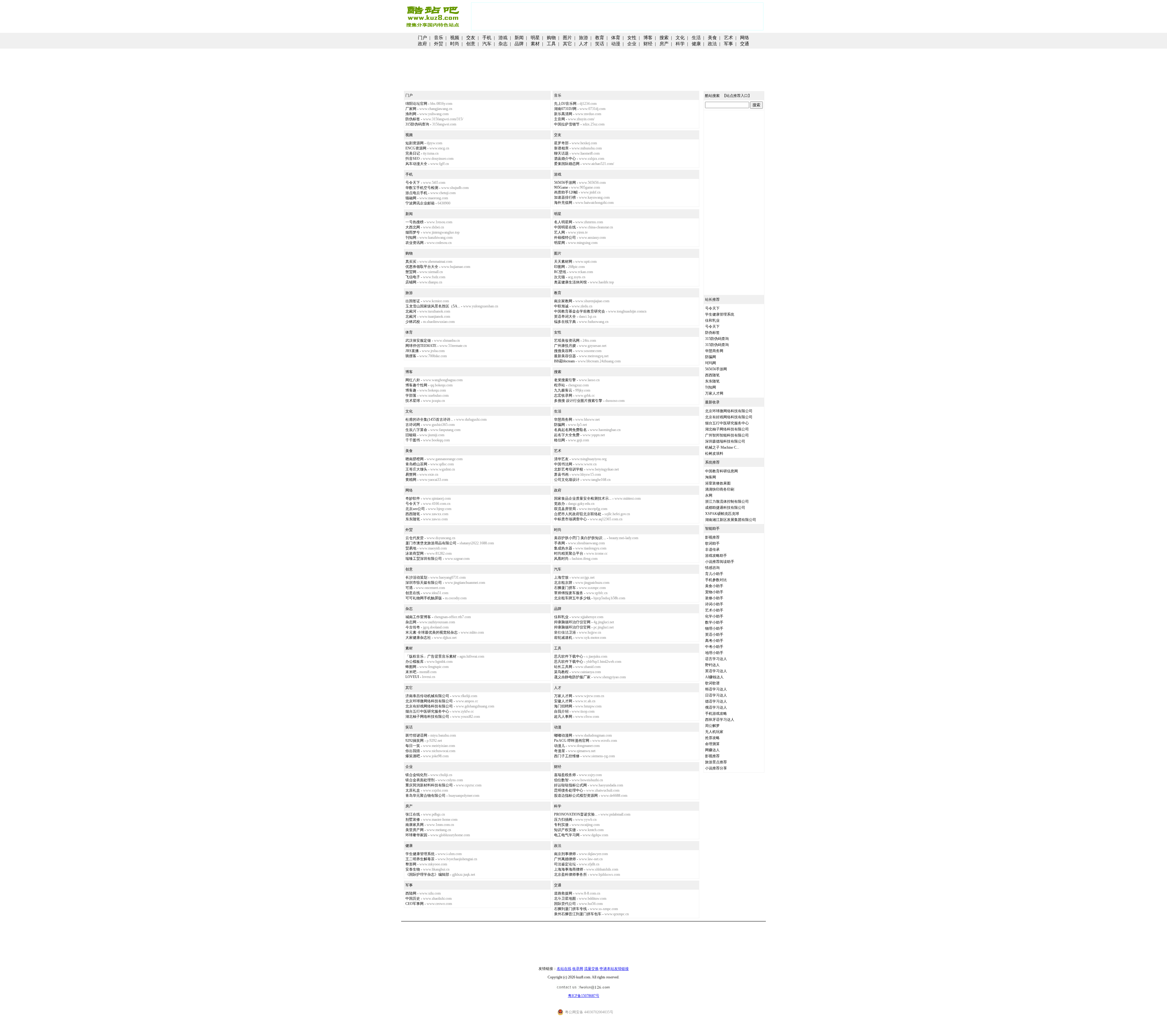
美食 (712, 37)
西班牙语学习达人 (719, 719)
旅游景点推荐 (716, 762)
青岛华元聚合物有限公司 (425, 795)
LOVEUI (412, 677)
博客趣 (410, 390)
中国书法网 (563, 464)
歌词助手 (712, 543)
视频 (454, 37)
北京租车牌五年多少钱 (572, 598)
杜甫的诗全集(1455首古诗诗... (429, 419)
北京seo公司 (415, 509)
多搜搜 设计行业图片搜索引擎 (578, 401)
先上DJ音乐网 (565, 103)
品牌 (519, 43)
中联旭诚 (561, 306)
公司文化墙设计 (567, 480)
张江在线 (412, 814)
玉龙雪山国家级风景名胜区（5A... (432, 306)
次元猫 (559, 277)
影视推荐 (712, 537)
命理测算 (712, 744)
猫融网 (410, 198)
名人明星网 (563, 222)
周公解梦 (712, 726)
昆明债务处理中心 (568, 790)
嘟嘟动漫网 (563, 735)
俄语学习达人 (716, 707)
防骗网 (559, 425)
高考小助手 (714, 640)
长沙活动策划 (416, 577)
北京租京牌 (563, 582)
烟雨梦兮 (412, 232)
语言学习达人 (716, 659)
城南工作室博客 (418, 617)
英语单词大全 (565, 316)
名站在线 (564, 969)
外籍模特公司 (565, 237)
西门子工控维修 (567, 756)
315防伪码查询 (417, 124)
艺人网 (559, 232)
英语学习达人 (716, 671)
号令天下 (412, 182)
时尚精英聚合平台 (568, 553)
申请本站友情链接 (614, 969)
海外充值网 (563, 202)
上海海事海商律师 (568, 869)
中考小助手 (714, 647)
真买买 (410, 261)
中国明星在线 (565, 227)
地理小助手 (714, 653)
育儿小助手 (714, 574)
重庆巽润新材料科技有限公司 (429, 785)
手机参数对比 (716, 580)
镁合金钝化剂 (416, 775)
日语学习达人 (716, 695)
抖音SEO (412, 158)
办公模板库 (414, 661)
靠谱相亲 (561, 148)
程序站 (559, 385)
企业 (631, 43)
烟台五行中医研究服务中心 (427, 711)
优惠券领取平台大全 (421, 267)
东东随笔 (412, 519)
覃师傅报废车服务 (568, 593)
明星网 (559, 243)
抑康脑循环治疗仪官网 (572, 622)
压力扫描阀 (563, 819)
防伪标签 (412, 119)
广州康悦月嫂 (565, 346)
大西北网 (412, 227)
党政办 (559, 504)
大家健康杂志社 (418, 637)
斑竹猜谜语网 (416, 735)
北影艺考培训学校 (568, 469)
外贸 (438, 43)
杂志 (503, 43)
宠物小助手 (714, 592)
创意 (470, 43)
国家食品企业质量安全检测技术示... (582, 498)
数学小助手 (714, 622)
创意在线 (412, 593)
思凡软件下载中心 (568, 656)
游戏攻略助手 (716, 555)
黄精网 (410, 480)
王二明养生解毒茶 (420, 859)
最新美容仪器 (565, 356)
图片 (567, 37)
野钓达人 (712, 665)
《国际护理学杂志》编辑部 (427, 874)
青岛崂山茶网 (416, 464)
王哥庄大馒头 (416, 469)
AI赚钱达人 (714, 677)
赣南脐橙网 (414, 459)
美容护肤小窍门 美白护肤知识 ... (580, 538)
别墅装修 (412, 819)
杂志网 (410, 622)
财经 (647, 43)
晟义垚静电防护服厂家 (572, 677)
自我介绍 (561, 711)
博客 (647, 37)
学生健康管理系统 (420, 854)
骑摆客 (410, 356)
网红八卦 (412, 380)
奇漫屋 (559, 751)
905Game (561, 187)
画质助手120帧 (566, 192)
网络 (744, 37)
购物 (551, 37)
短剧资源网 (414, 143)
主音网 (559, 119)
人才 (583, 43)
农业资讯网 (414, 243)
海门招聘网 (563, 706)
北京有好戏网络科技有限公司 (429, 706)
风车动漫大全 (416, 164)
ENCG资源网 (415, 148)
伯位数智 (561, 780)
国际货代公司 (565, 904)
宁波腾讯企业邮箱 (420, 203)
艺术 (728, 37)
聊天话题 (561, 153)
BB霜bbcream (564, 361)
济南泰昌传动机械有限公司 (427, 696)
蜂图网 (410, 667)
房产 (664, 43)
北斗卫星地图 (565, 898)
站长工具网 (563, 667)
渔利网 (410, 114)
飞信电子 (412, 277)
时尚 (454, 43)
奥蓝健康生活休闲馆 (570, 282)
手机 (486, 37)
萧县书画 (561, 474)
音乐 (438, 37)
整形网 (410, 864)
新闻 (519, 37)
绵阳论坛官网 (416, 103)
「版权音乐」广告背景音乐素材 (430, 656)
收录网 (577, 969)
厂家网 (410, 109)
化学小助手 (714, 616)
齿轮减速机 (563, 637)
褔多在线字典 (565, 322)
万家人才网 (563, 696)
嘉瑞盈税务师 (565, 775)
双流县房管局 (565, 509)
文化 (680, 37)
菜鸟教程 (561, 672)
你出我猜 (412, 751)
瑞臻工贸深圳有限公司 (423, 558)
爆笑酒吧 (412, 756)
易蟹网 (410, 474)
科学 (680, 43)
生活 (696, 37)
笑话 (599, 43)
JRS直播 (412, 351)
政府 (422, 43)
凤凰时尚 (561, 558)
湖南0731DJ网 (565, 109)
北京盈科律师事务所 (570, 874)
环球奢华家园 (416, 835)
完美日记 (412, 153)
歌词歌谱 (712, 683)
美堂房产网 (414, 830)
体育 (615, 37)
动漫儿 (559, 746)
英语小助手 (714, 634)
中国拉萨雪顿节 (567, 124)
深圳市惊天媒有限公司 (423, 582)
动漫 (615, 43)
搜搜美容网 (563, 351)
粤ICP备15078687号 (583, 996)
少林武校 (412, 322)
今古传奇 (412, 627)
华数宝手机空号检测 (421, 188)
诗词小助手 (714, 604)
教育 (599, 37)
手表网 (559, 543)
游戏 (503, 37)
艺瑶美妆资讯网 (567, 340)
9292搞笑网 (414, 740)
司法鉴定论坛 (565, 864)
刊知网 (410, 237)
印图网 (559, 267)
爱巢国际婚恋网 (567, 164)
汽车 (486, 43)
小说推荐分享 (716, 768)
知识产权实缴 (565, 830)
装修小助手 (714, 598)
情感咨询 (712, 568)
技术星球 (412, 401)
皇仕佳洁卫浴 (565, 632)
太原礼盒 (412, 790)
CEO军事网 (414, 904)
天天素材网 (563, 261)
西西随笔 (412, 514)
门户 (422, 37)
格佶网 (559, 440)
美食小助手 (714, 586)
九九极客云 (563, 390)
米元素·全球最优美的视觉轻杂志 (431, 632)
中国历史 (412, 898)
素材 (535, 43)
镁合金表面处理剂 (420, 780)
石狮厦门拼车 (565, 588)
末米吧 (410, 672)
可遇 (409, 588)
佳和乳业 (561, 617)
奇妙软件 (412, 498)
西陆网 (410, 893)
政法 (712, 43)
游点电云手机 (416, 193)
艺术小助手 (714, 610)
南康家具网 (414, 825)
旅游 (583, 37)
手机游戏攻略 (716, 713)
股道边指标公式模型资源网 (576, 795)
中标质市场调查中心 (570, 519)
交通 (744, 43)
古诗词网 (412, 425)
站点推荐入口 (737, 96)
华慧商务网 (563, 419)
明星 (535, 37)
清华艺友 (561, 459)
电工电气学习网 (567, 835)
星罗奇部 (561, 143)
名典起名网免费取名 (570, 430)
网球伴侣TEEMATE (420, 346)
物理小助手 (714, 628)
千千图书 (412, 440)
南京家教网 (563, 301)
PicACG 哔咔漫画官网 (571, 740)
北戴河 (410, 311)
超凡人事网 (563, 716)
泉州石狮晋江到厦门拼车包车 (577, 914)
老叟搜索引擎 (565, 380)
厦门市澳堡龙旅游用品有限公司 (430, 543)
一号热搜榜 (414, 222)
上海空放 (561, 577)
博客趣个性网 (416, 385)
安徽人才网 (563, 701)
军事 (728, 43)
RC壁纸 (560, 272)
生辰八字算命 (416, 430)
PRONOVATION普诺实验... (575, 814)
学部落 (410, 395)
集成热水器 (563, 548)
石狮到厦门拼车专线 (570, 909)
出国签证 (412, 301)
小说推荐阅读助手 (719, 562)
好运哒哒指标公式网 (570, 785)
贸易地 (410, 548)
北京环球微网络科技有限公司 (429, 701)
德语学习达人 (716, 701)
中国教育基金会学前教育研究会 (579, 311)
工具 (551, 43)
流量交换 (591, 969)
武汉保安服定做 (418, 340)
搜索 (664, 37)
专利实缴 (561, 825)
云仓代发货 (414, 538)
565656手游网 (565, 182)
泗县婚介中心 (565, 158)
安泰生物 (412, 869)
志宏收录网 (563, 395)
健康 (696, 43)
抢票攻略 (712, 738)
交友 (470, 37)
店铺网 (410, 282)
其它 (567, 43)
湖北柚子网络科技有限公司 (427, 716)
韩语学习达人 (716, 689)
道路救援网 (563, 893)
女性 (631, 37)
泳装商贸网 (414, 553)
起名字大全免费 (567, 435)
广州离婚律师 (565, 859)
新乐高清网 (563, 114)
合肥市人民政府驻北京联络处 (577, 514)
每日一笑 (412, 746)
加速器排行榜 (565, 197)
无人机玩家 (714, 732)
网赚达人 (712, 750)
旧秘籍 (410, 435)
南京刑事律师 (565, 854)
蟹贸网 (410, 272)
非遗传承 (712, 549)
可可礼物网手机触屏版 (423, 598)
